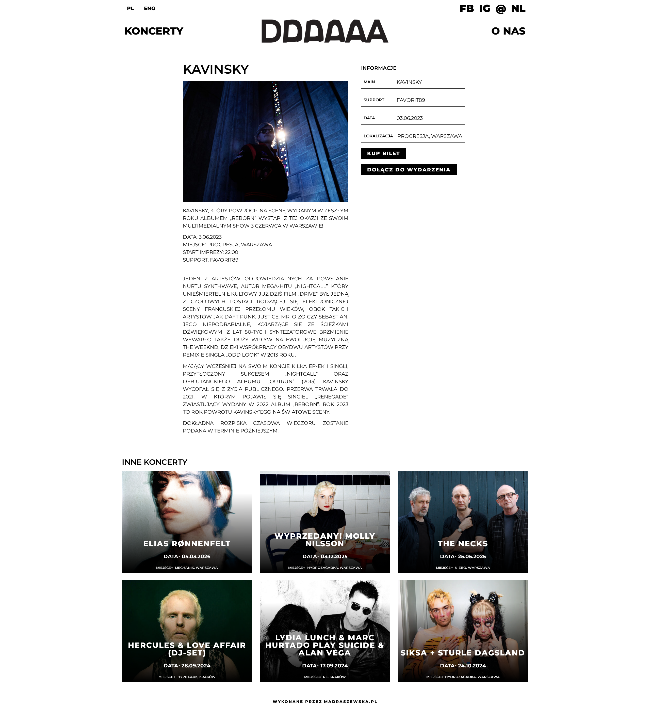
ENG (149, 8)
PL (130, 8)
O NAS (508, 31)
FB (467, 8)
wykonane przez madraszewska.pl (325, 701)
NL (518, 8)
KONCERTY (153, 31)
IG (485, 8)
